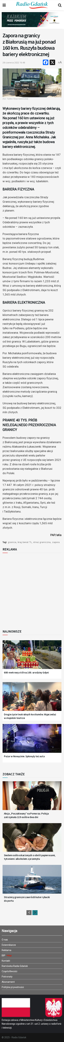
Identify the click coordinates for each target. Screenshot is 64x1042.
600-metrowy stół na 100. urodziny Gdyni (26, 672)
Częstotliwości (9, 971)
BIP (4, 955)
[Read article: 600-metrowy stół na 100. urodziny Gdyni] (32, 656)
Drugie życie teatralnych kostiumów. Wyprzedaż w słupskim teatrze (30, 716)
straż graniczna (42, 542)
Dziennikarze (9, 945)
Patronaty (7, 976)
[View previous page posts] (29, 912)
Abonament (8, 982)
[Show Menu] (4, 5)
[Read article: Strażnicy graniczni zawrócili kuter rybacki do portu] (32, 881)
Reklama (6, 950)
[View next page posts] (35, 912)
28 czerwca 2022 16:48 (14, 62)
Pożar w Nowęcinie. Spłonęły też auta (24, 756)
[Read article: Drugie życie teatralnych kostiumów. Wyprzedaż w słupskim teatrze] (32, 698)
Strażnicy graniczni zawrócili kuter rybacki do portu (27, 899)
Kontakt (6, 960)
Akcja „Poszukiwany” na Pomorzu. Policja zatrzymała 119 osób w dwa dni (26, 815)
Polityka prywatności (13, 987)
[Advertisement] (32, 590)
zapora (56, 542)
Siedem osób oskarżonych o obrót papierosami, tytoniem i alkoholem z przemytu (29, 857)
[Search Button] (59, 5)
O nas (5, 939)
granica (12, 542)
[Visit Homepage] (32, 5)
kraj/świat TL (25, 542)
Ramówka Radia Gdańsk (15, 966)
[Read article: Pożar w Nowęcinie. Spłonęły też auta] (32, 740)
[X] (52, 63)
